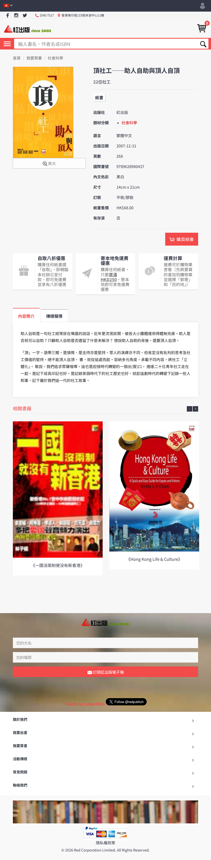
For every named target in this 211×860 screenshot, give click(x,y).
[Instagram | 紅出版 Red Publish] (16, 15)
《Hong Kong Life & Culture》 (154, 559)
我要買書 (34, 58)
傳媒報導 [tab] (54, 316)
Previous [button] (189, 409)
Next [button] (195, 409)
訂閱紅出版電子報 (108, 672)
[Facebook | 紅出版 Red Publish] (7, 15)
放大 (51, 163)
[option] (58, 498)
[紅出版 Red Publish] (28, 28)
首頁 (17, 58)
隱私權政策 (105, 843)
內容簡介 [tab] (26, 316)
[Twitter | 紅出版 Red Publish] (25, 15)
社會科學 (55, 58)
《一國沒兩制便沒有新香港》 (57, 565)
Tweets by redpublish (84, 704)
